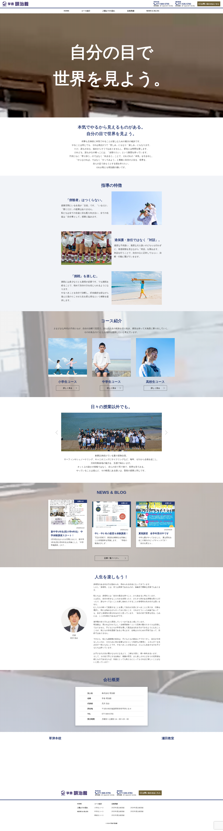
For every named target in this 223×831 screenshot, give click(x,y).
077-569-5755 (162, 4)
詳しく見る (67, 388)
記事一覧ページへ (111, 558)
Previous (57, 432)
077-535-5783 (184, 4)
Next (165, 432)
